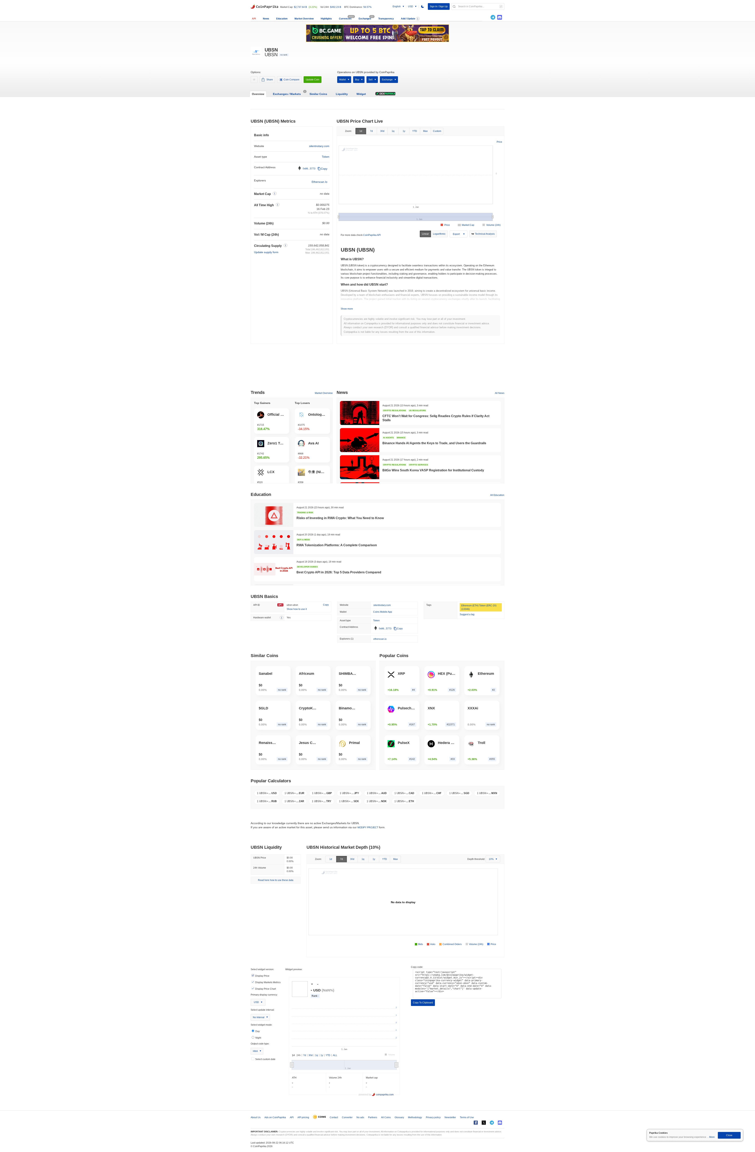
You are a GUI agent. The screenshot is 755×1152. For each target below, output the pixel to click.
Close (729, 1135)
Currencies (345, 18)
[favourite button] (254, 79)
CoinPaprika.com (264, 6)
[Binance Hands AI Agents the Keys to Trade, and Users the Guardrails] (359, 440)
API (254, 18)
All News (499, 393)
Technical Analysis (485, 234)
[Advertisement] (377, 368)
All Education (497, 495)
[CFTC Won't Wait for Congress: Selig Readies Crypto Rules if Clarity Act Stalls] (359, 413)
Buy (357, 79)
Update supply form (266, 252)
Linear (425, 234)
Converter (347, 1117)
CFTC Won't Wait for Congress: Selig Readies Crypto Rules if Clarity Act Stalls (435, 418)
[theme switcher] (422, 6)
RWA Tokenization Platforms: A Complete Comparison (336, 545)
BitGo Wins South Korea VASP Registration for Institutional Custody (433, 470)
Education (281, 18)
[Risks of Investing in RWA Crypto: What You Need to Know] (273, 515)
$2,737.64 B (300, 7)
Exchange (387, 79)
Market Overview (304, 18)
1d (360, 131)
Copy (324, 168)
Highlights (326, 18)
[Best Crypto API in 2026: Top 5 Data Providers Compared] (273, 569)
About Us (256, 1117)
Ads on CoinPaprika (275, 1117)
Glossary (399, 1117)
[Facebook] (476, 1123)
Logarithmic (439, 234)
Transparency (386, 18)
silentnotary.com (319, 146)
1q (393, 131)
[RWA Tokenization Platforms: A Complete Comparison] (273, 542)
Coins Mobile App (382, 611)
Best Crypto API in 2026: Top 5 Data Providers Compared (338, 572)
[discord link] (499, 17)
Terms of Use (467, 1117)
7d (371, 131)
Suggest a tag (467, 614)
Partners (372, 1117)
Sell (370, 79)
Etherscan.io (319, 181)
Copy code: (417, 967)
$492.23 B (335, 7)
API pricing (303, 1117)
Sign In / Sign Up (439, 6)
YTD (414, 131)
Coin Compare (291, 79)
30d (382, 131)
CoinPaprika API (372, 235)
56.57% (367, 7)
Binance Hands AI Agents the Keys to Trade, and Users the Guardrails (434, 443)
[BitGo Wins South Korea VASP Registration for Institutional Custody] (359, 467)
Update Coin (312, 79)
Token (325, 156)
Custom (437, 131)
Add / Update (408, 18)
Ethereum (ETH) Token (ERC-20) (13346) (478, 607)
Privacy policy (433, 1117)
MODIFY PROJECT (367, 827)
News (266, 18)
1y (404, 131)
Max (425, 131)
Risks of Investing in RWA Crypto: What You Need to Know (340, 518)
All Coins (386, 1117)
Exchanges (365, 18)
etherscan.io (380, 639)
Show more (347, 308)
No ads (360, 1117)
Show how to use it (297, 609)
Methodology (415, 1117)
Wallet (342, 79)
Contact (334, 1117)
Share (269, 79)
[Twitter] (486, 17)
